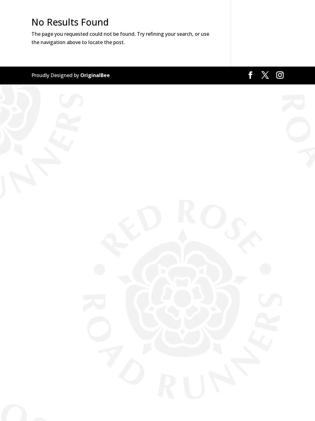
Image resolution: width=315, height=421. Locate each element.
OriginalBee (95, 75)
